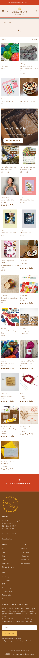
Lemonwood (23, 261)
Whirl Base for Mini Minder (28, 101)
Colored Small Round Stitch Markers (9, 299)
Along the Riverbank (7, 169)
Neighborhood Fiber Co (27, 361)
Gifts (4, 560)
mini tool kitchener (6, 396)
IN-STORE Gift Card (7, 464)
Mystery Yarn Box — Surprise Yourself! (9, 430)
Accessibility (6, 588)
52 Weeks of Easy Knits (27, 200)
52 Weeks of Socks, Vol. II (8, 233)
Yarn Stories (25, 560)
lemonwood (23, 99)
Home (4, 22)
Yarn (3, 552)
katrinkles (4, 394)
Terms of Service (15, 650)
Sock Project (23, 298)
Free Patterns (25, 563)
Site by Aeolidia (29, 654)
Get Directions (7, 539)
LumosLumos (5, 197)
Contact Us (6, 580)
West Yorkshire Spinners (8, 167)
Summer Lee (23, 296)
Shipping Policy (7, 591)
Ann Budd (4, 328)
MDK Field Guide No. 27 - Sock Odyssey (10, 267)
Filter (34, 40)
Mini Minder (23, 263)
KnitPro (3, 99)
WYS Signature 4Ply (26, 169)
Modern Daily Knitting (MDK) (7, 262)
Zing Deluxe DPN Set (7, 101)
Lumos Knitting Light (7, 200)
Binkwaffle (23, 328)
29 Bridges (23, 64)
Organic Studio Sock (26, 363)
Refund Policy (6, 595)
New (3, 549)
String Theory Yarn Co (7, 426)
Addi (21, 394)
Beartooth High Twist (7, 363)
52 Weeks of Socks (25, 233)
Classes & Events (8, 567)
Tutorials (24, 549)
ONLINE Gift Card (25, 429)
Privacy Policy (25, 650)
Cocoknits (4, 296)
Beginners (5, 563)
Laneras (3, 361)
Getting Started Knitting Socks (8, 332)
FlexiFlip (22, 396)
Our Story (5, 577)
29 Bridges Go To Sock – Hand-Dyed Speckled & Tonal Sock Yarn (29, 69)
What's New (25, 556)
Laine (21, 197)
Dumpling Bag (24, 331)
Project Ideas (25, 552)
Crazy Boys (4, 66)
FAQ (3, 584)
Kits (3, 556)
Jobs (3, 599)
